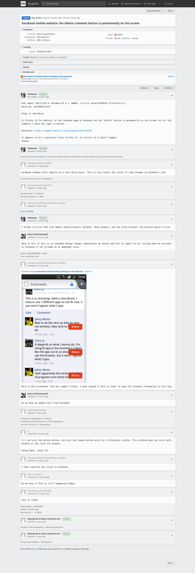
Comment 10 (32, 477)
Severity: (126, 38)
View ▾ (171, 11)
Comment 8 (32, 434)
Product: (31, 34)
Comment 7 (32, 396)
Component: (29, 37)
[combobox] (73, 3)
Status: (32, 51)
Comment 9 (32, 461)
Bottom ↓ (145, 88)
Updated (31, 151)
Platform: (31, 40)
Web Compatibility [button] (46, 34)
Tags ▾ (157, 88)
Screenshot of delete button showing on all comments (47, 76)
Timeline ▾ (169, 88)
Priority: (109, 38)
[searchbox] (73, 3)
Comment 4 (32, 266)
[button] (168, 3)
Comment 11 (32, 494)
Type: (110, 34)
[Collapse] (171, 95)
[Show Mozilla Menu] (23, 3)
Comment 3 (32, 237)
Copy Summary (153, 11)
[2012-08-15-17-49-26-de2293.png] (54, 328)
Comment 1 (32, 166)
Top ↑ (171, 563)
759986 (31, 211)
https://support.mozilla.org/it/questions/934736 (63, 130)
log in (34, 549)
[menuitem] (113, 3)
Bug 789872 (37, 18)
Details (171, 76)
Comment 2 (32, 221)
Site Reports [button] (43, 37)
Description (32, 97)
